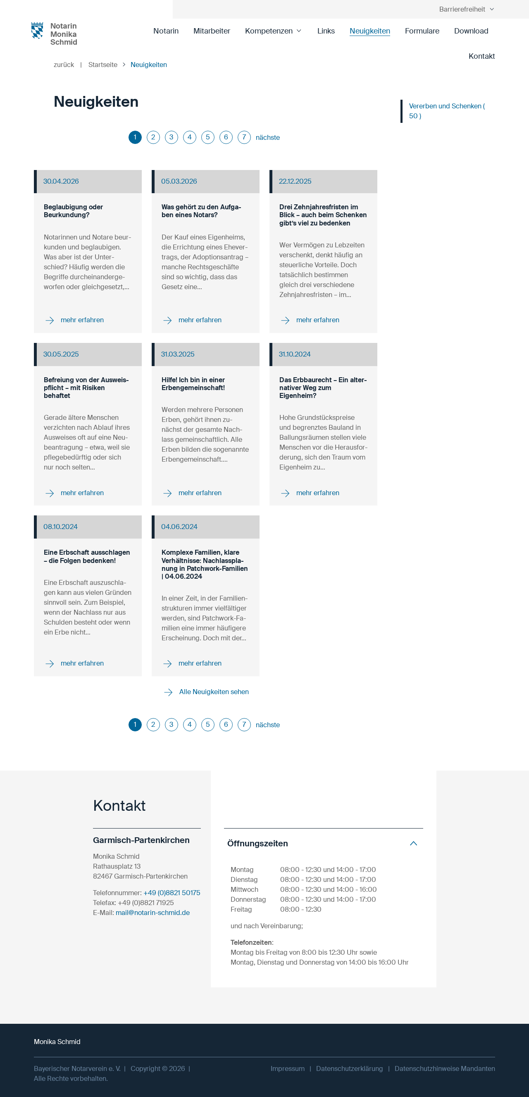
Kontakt (482, 56)
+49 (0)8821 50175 (171, 893)
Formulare (422, 31)
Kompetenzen (269, 31)
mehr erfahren (81, 320)
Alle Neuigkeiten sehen (213, 691)
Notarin (166, 31)
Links (326, 31)
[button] (323, 843)
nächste (268, 137)
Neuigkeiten (370, 31)
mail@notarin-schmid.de (153, 912)
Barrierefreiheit (462, 9)
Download (471, 31)
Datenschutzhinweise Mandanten (445, 1068)
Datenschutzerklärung (349, 1068)
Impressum (288, 1068)
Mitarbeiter (211, 31)
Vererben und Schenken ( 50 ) (447, 111)
